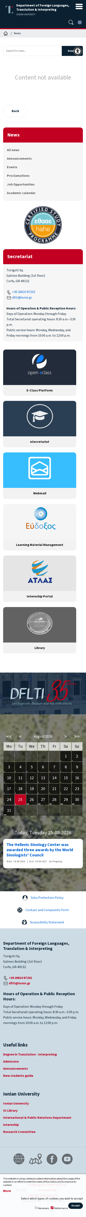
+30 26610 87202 (23, 292)
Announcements (19, 158)
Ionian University (16, 1103)
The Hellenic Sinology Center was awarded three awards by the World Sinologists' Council (39, 850)
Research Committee (19, 1132)
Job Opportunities (21, 184)
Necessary (43, 1208)
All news (13, 150)
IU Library (10, 1110)
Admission (11, 1061)
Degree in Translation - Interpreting (30, 1054)
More (7, 1191)
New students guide (18, 1075)
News (17, 33)
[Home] (5, 33)
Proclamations (18, 175)
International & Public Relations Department (37, 1117)
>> (77, 736)
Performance (61, 1208)
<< (9, 736)
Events (12, 167)
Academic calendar (21, 193)
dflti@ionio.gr (22, 297)
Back (15, 111)
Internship (11, 1124)
